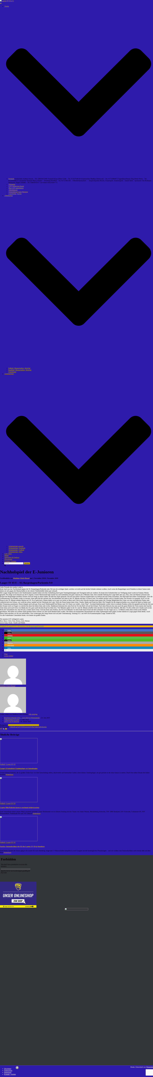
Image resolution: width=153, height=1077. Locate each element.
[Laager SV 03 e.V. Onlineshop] (18, 907)
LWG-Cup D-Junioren (11, 721)
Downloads (8, 559)
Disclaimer (7, 1069)
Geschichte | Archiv (15, 194)
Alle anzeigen (33, 714)
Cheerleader (12, 372)
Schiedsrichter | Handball (16, 548)
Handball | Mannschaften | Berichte (19, 370)
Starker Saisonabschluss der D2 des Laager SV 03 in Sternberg (22, 846)
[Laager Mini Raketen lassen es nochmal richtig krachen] (18, 801)
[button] (78, 177)
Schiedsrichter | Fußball (16, 550)
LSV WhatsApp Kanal (16, 186)
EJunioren (21, 626)
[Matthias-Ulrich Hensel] (13, 684)
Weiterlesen (9, 774)
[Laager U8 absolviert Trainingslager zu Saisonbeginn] (18, 762)
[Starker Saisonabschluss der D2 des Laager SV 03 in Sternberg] (18, 840)
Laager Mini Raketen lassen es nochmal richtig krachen (19, 807)
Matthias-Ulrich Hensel (7, 686)
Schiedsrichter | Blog (15, 552)
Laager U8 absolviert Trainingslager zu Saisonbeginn (18, 768)
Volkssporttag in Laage (11, 720)
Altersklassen (12, 190)
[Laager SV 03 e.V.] (7, 1)
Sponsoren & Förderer (11, 557)
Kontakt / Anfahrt (10, 561)
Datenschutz (8, 1070)
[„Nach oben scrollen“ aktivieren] (17, 1067)
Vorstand (11, 179)
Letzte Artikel (8, 656)
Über (5, 654)
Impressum (7, 1072)
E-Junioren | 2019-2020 (16, 725)
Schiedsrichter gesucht (15, 546)
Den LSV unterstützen (16, 188)
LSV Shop (8, 554)
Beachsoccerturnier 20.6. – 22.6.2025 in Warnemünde (22, 718)
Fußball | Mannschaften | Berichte (19, 368)
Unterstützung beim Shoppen (18, 192)
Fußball (3, 626)
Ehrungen (11, 184)
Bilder (6, 556)
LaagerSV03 (12, 626)
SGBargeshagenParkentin (35, 626)
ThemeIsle (149, 1067)
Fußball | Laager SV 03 (31, 725)
